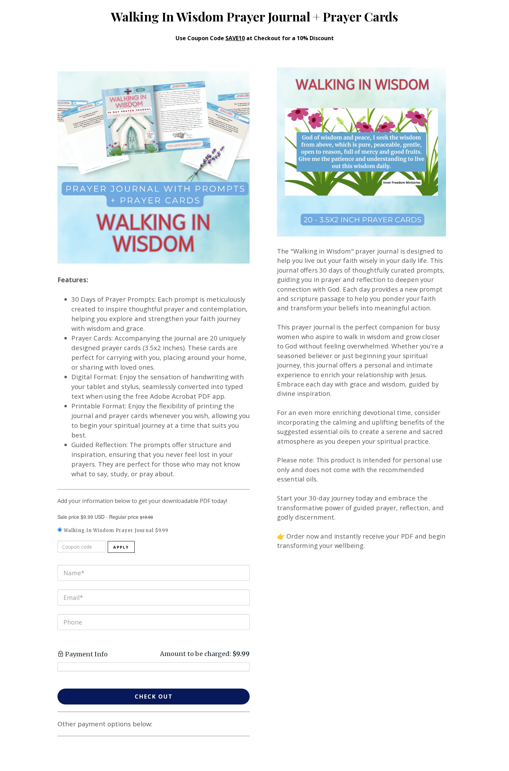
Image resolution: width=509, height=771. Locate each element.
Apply (121, 547)
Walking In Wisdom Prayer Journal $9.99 (116, 530)
